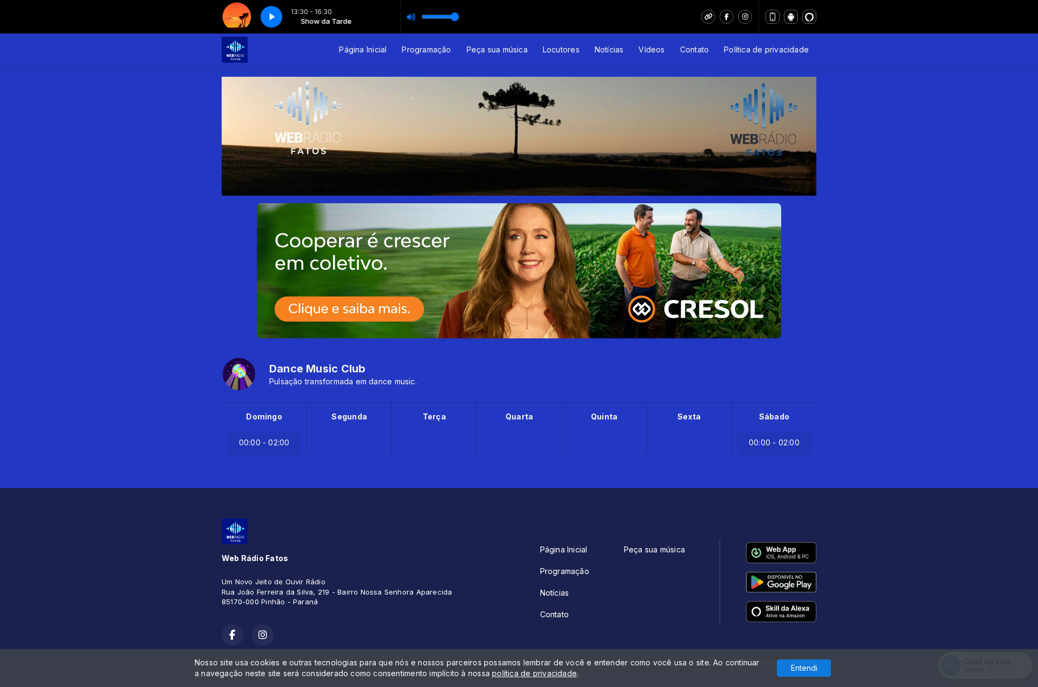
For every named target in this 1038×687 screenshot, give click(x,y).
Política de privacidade (766, 49)
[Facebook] (727, 17)
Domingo (264, 416)
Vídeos (651, 49)
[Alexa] (809, 17)
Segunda (349, 416)
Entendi (804, 667)
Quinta (604, 416)
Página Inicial (363, 49)
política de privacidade (534, 673)
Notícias (609, 49)
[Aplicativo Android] (791, 17)
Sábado (774, 416)
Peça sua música (497, 49)
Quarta (519, 416)
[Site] (708, 17)
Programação (426, 49)
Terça (434, 416)
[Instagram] (745, 17)
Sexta (689, 416)
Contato (694, 49)
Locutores (561, 49)
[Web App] (773, 17)
